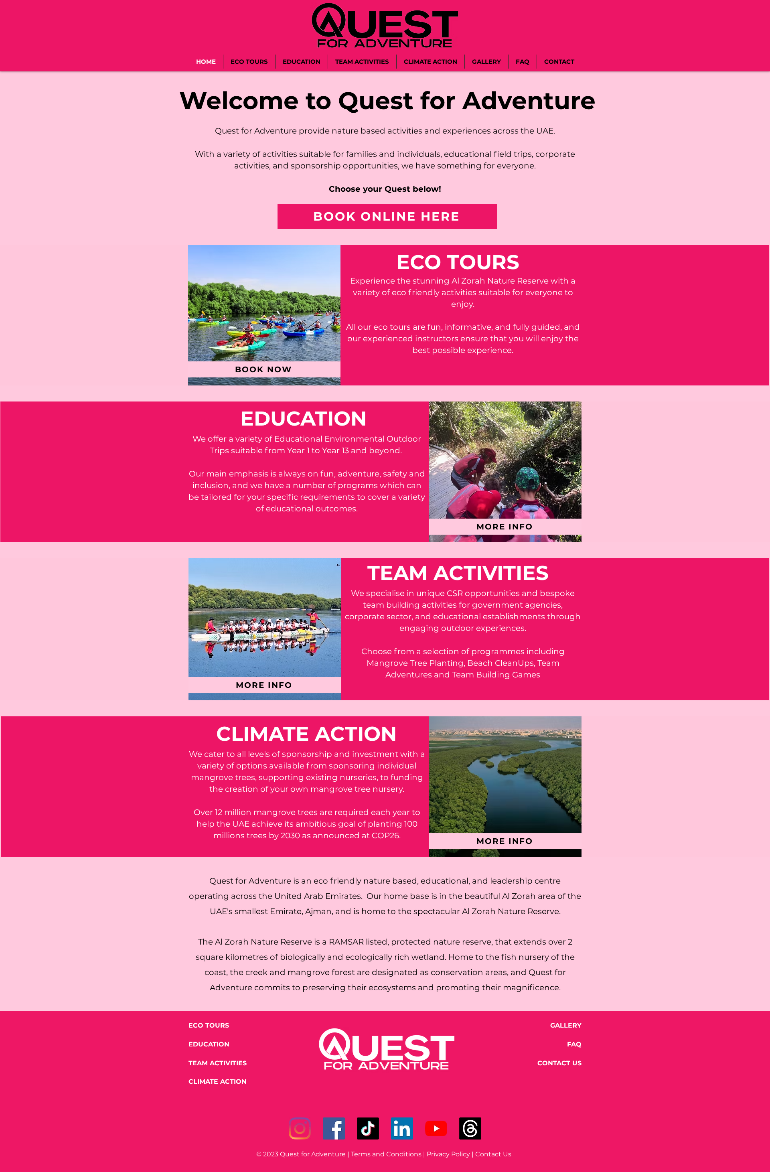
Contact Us (495, 1154)
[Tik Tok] (368, 1128)
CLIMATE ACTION (217, 1081)
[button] (264, 315)
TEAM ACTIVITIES (217, 1063)
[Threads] (470, 1128)
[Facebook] (334, 1128)
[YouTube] (436, 1128)
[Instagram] (300, 1128)
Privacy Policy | (451, 1154)
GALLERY (566, 1025)
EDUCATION (208, 1044)
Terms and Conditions (386, 1154)
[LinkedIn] (402, 1128)
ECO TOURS (208, 1025)
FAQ (574, 1044)
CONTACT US (559, 1063)
